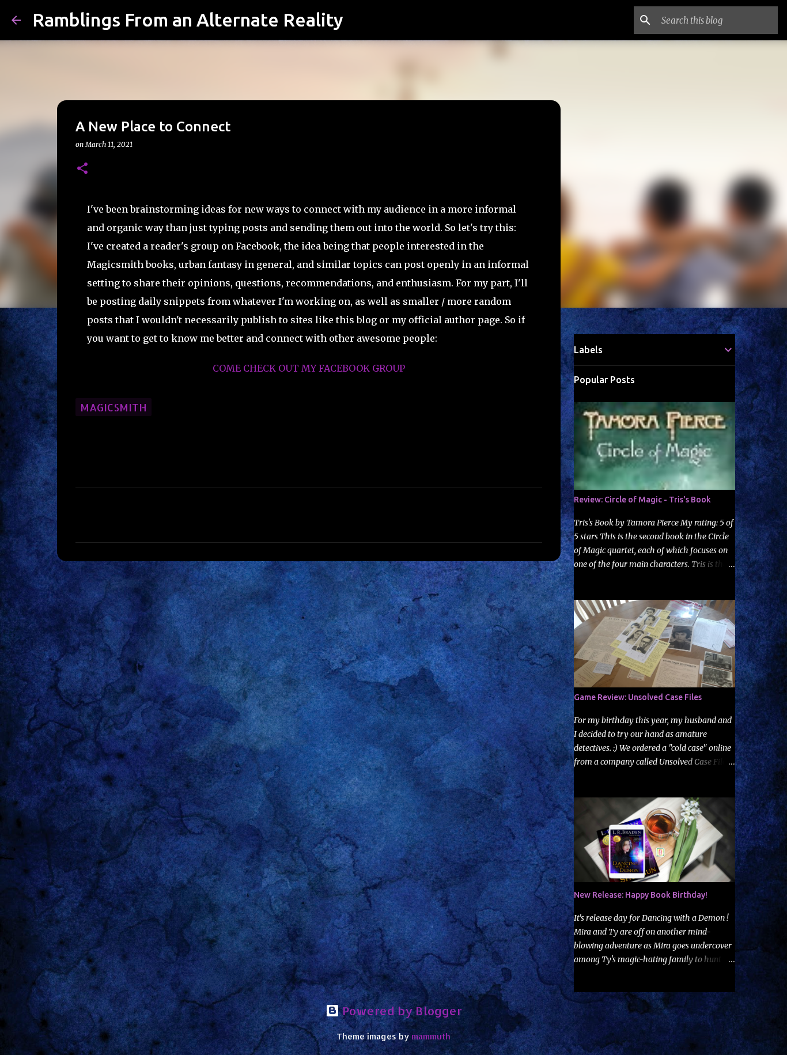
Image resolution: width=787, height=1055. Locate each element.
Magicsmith (113, 407)
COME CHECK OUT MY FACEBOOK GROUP (309, 368)
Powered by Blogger (400, 1010)
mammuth (431, 1036)
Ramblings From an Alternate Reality (187, 19)
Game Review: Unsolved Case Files (638, 697)
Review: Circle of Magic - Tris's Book (642, 499)
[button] (82, 169)
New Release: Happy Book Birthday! (640, 894)
